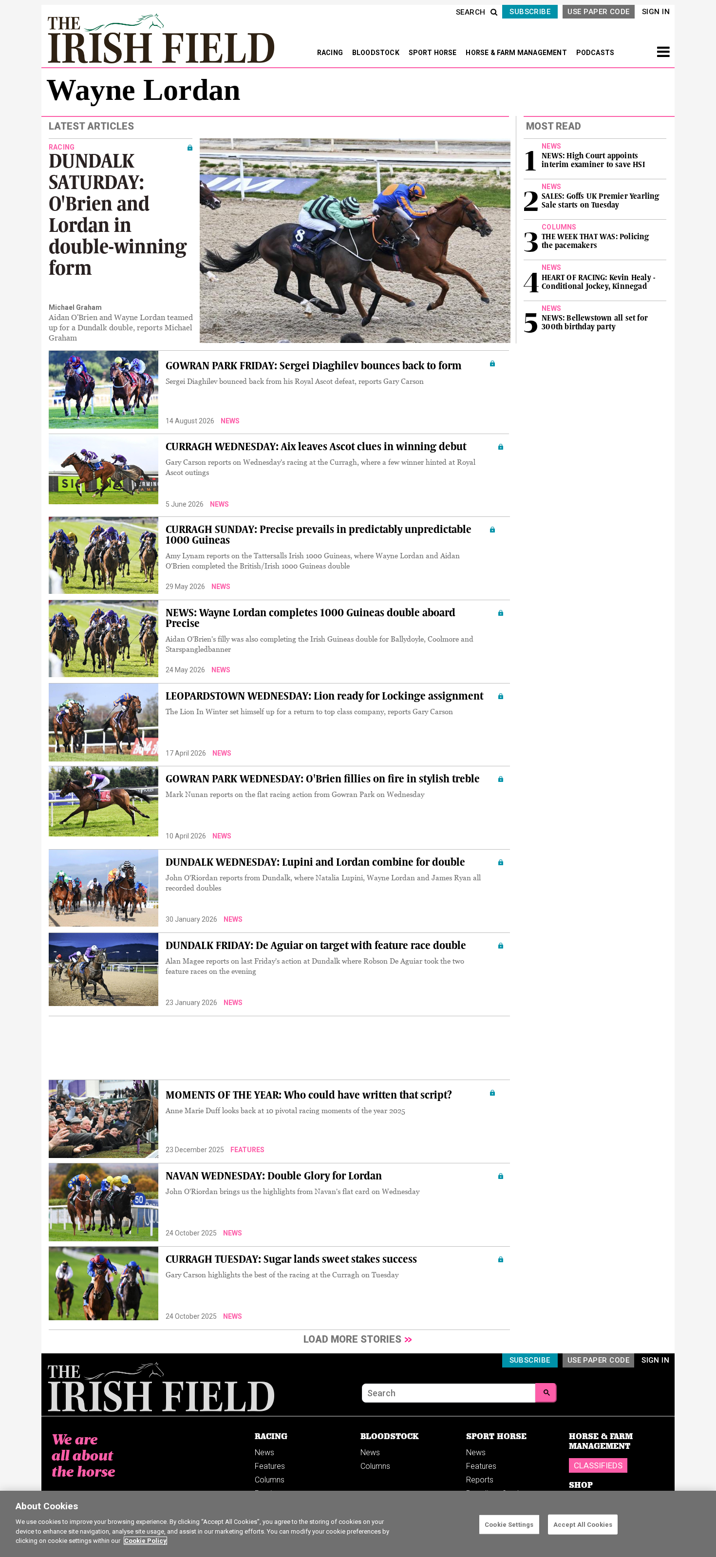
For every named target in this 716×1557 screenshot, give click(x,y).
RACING (330, 53)
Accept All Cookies (582, 1524)
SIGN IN (656, 11)
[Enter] (546, 1393)
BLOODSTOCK (376, 53)
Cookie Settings (509, 1524)
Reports (479, 1479)
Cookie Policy (145, 1540)
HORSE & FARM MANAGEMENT (517, 53)
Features (247, 1150)
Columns (269, 1479)
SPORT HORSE (433, 53)
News (230, 421)
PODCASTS (595, 53)
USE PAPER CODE (598, 11)
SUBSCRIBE (529, 11)
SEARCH (471, 12)
